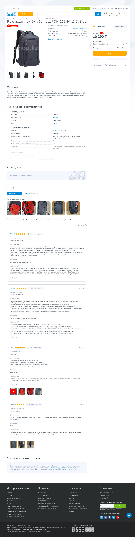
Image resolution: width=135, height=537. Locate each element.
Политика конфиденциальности (32, 531)
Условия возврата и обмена (16, 517)
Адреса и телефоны (106, 493)
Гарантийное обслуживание (16, 511)
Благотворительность (76, 506)
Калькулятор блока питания (47, 509)
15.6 (54, 141)
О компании (73, 493)
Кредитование (12, 501)
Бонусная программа (122, 8)
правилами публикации (58, 468)
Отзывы (71, 498)
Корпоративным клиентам (78, 509)
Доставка (103, 8)
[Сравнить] (97, 65)
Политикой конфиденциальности (107, 509)
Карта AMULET (43, 501)
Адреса (95, 8)
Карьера (71, 511)
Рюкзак (55, 123)
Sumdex (55, 117)
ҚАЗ (14, 8)
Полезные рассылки (14, 506)
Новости (72, 501)
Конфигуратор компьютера (47, 503)
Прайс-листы (73, 495)
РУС (19, 8)
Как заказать (42, 493)
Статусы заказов (43, 495)
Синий (55, 144)
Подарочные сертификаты (16, 509)
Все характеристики (55, 39)
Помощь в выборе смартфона (48, 506)
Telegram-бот (104, 498)
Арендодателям (74, 503)
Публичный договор (14, 531)
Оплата (111, 8)
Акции (9, 503)
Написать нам (104, 495)
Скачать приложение (82, 8)
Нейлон (75, 28)
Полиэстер (83, 28)
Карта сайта (47, 531)
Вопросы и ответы (44, 498)
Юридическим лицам (14, 514)
